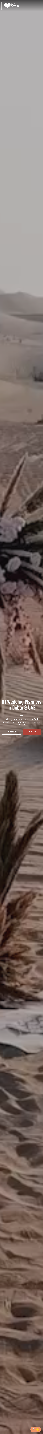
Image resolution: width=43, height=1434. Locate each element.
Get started (12, 731)
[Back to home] (12, 6)
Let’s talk (32, 731)
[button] (37, 6)
